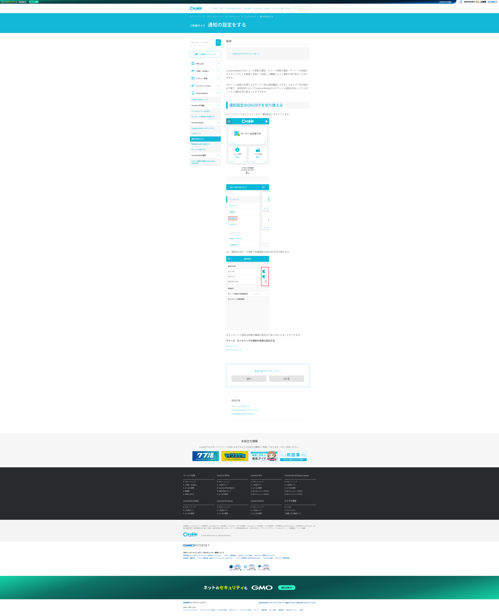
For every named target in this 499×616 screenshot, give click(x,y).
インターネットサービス (190, 610)
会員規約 (186, 526)
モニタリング (235, 349)
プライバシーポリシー (267, 528)
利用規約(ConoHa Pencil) (304, 526)
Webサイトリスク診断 (245, 555)
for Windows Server (233, 8)
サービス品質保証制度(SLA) (239, 528)
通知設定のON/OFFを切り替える (246, 53)
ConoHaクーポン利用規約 (237, 526)
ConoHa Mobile (234, 16)
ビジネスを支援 (221, 610)
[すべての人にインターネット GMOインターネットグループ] (481, 2)
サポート (289, 8)
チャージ (232, 346)
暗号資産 (281, 610)
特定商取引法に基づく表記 (202, 528)
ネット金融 (272, 610)
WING (215, 8)
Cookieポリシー (282, 528)
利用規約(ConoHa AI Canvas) (284, 526)
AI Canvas (258, 8)
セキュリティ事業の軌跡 (282, 558)
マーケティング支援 (245, 610)
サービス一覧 (277, 8)
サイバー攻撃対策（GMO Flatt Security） (248, 558)
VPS (221, 8)
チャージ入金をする (241, 406)
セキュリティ (233, 610)
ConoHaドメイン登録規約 (199, 526)
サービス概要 (301, 528)
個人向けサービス (291, 610)
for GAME (247, 8)
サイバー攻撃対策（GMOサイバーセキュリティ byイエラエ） (216, 558)
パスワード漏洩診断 (230, 555)
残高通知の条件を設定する (244, 414)
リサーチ (256, 610)
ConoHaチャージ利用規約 (218, 526)
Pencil (267, 8)
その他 (301, 610)
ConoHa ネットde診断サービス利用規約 (260, 526)
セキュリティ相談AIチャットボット (265, 555)
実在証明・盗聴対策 (189, 558)
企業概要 (292, 528)
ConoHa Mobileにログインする (246, 410)
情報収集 (264, 610)
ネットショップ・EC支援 (207, 610)
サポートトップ (196, 16)
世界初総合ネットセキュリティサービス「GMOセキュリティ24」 (202, 555)
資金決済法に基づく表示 (221, 528)
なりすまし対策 (268, 558)
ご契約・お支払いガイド (215, 16)
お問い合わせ (254, 528)
